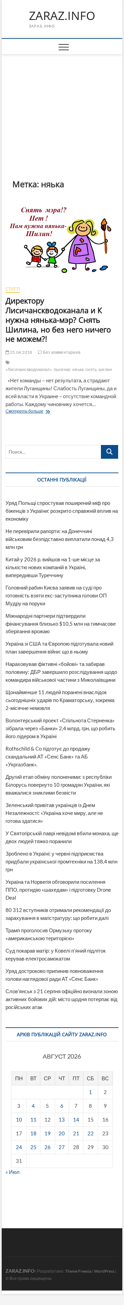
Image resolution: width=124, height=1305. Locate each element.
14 (76, 1119)
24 (19, 1147)
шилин (105, 369)
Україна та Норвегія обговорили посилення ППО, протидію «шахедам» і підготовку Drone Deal (58, 890)
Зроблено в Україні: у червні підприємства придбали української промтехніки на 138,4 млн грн (61, 861)
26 (47, 1147)
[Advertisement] (62, 106)
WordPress (104, 1271)
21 (76, 1133)
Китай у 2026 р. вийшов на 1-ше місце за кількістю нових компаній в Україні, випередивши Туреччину (53, 567)
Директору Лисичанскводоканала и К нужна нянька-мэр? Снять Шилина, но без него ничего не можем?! (58, 319)
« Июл (13, 1172)
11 (33, 1119)
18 (33, 1133)
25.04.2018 (20, 352)
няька (78, 369)
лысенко (62, 369)
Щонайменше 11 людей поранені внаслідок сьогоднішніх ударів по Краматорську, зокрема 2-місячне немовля (60, 700)
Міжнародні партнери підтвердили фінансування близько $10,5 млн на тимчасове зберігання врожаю (61, 624)
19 (47, 1133)
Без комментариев (61, 352)
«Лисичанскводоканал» (29, 369)
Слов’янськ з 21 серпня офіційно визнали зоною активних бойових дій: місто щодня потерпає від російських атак (62, 999)
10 (19, 1119)
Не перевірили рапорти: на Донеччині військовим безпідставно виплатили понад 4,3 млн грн (60, 539)
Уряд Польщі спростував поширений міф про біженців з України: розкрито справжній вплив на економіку (62, 511)
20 (62, 1133)
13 (62, 1119)
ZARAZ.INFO (62, 16)
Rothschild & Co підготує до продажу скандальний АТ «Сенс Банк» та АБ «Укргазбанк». (48, 756)
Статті (13, 288)
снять (91, 369)
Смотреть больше (46, 411)
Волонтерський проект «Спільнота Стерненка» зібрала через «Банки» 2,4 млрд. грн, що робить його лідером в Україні (60, 728)
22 (90, 1133)
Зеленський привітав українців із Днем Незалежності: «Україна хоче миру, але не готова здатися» (54, 813)
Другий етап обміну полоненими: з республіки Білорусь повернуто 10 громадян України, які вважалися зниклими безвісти (59, 785)
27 (62, 1147)
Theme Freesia (78, 1271)
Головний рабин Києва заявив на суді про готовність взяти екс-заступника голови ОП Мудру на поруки (56, 595)
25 (33, 1147)
